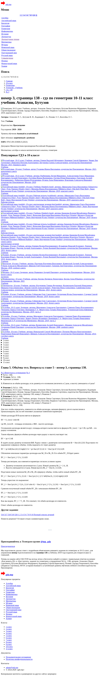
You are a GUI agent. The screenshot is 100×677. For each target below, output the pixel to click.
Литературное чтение (10, 39)
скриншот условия (11, 379)
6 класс (6, 351)
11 (36, 15)
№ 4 (28, 373)
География (5, 26)
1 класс (6, 340)
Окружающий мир (9, 53)
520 (16, 515)
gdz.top (8, 4)
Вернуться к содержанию (15, 373)
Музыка (4, 45)
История (4, 34)
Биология (5, 23)
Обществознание (8, 50)
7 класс (6, 354)
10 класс (6, 360)
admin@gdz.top (12, 668)
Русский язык (7, 55)
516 (2, 515)
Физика (4, 61)
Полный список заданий (44, 515)
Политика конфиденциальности (19, 659)
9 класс (6, 358)
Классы (4, 623)
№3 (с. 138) (7, 375)
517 (6, 515)
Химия (4, 66)
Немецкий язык (7, 47)
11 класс (6, 362)
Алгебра (4, 18)
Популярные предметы (10, 579)
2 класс (6, 343)
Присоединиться (8, 546)
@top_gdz (46, 541)
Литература (6, 37)
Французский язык (9, 63)
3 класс (6, 345)
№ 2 (3, 373)
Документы (6, 653)
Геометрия (5, 29)
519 (13, 515)
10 (34, 15)
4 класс (6, 347)
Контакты (5, 663)
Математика (6, 42)
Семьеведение (7, 58)
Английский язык (8, 21)
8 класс (6, 356)
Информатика (7, 31)
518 (9, 515)
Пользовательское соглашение (18, 657)
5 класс (6, 349)
